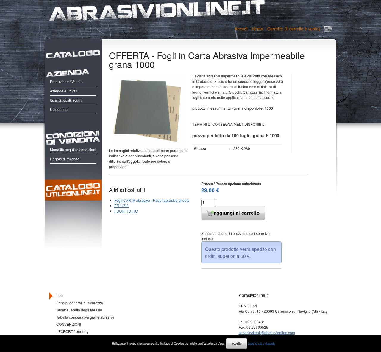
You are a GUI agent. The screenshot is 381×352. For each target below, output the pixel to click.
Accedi (241, 28)
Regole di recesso (64, 158)
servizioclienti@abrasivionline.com (267, 332)
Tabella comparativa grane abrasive (85, 317)
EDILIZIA (121, 205)
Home (257, 28)
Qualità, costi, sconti (66, 100)
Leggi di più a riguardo (261, 343)
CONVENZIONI (68, 324)
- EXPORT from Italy (72, 331)
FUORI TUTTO (126, 210)
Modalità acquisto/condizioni (73, 149)
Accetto (237, 343)
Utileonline (59, 109)
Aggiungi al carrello (237, 212)
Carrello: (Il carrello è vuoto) (293, 28)
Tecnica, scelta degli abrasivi (79, 309)
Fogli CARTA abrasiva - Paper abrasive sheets (151, 200)
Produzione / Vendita (67, 81)
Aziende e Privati (63, 90)
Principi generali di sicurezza (79, 302)
